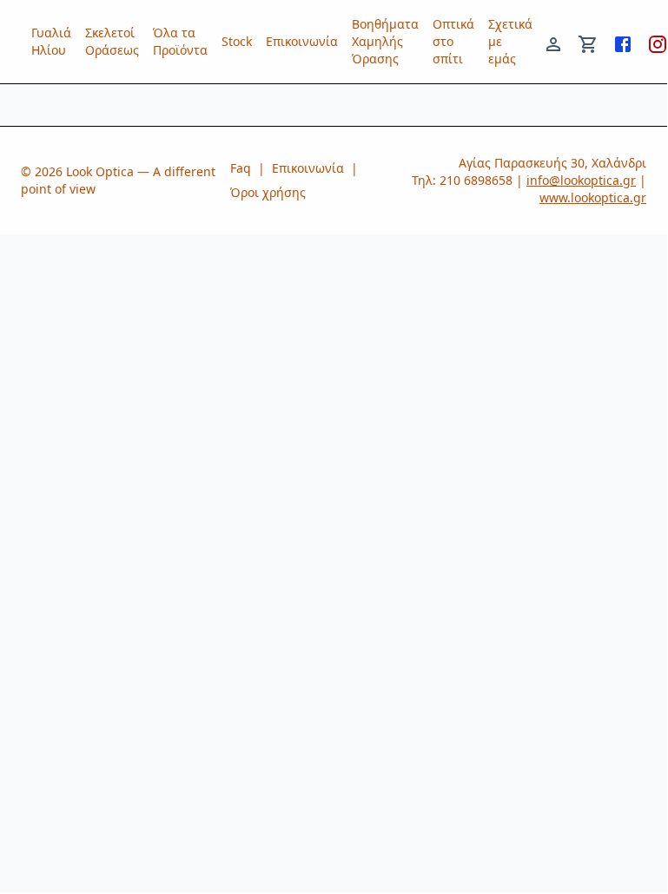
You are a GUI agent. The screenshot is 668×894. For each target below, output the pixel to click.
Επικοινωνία (302, 41)
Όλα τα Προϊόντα (180, 41)
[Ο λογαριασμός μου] (553, 42)
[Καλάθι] (588, 42)
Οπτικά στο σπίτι (453, 41)
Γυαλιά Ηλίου (51, 41)
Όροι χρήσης (268, 192)
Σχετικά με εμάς (510, 41)
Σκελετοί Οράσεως (112, 41)
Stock (237, 41)
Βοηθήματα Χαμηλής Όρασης (385, 41)
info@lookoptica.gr (581, 180)
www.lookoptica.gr (592, 197)
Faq (240, 168)
